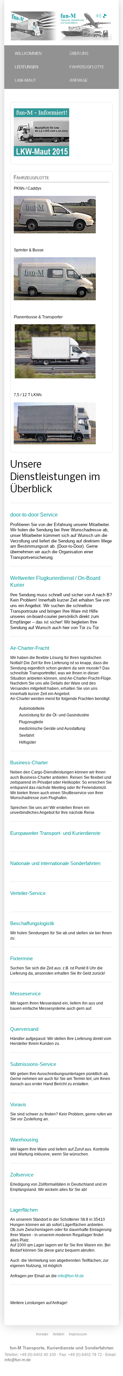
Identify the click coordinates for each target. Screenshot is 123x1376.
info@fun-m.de (18, 1360)
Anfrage (79, 80)
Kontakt (42, 1334)
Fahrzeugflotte (87, 67)
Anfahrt (58, 1334)
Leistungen (26, 67)
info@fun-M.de (71, 1276)
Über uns (79, 54)
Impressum (78, 1334)
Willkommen (28, 54)
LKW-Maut (25, 80)
